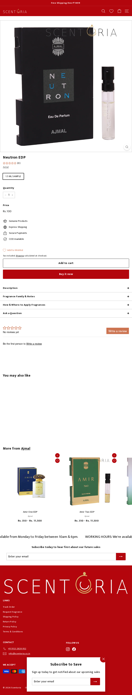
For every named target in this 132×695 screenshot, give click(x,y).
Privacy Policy (10, 626)
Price (6, 205)
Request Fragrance (12, 612)
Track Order (9, 607)
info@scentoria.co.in (19, 653)
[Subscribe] (95, 681)
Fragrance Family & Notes (19, 296)
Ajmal (6, 167)
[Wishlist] (111, 11)
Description (10, 288)
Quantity (8, 188)
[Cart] (119, 11)
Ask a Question (12, 313)
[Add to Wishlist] (57, 460)
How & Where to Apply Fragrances (24, 305)
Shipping (20, 255)
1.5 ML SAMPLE (13, 176)
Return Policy (9, 622)
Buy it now (66, 274)
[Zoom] (127, 147)
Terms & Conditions (13, 631)
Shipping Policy (10, 617)
